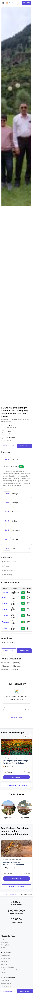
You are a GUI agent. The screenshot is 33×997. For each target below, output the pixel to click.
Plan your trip (5, 958)
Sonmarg (13, 419)
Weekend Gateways (7, 967)
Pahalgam (26, 419)
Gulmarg (19, 419)
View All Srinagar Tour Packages (16, 785)
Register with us (6, 983)
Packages (4, 961)
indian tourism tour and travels (16, 696)
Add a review (5, 956)
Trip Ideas (4, 964)
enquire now (24, 991)
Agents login (5, 980)
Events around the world (9, 970)
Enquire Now (16, 777)
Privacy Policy (5, 945)
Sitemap (3, 972)
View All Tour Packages (16, 886)
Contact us (4, 942)
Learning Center (6, 986)
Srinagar (6, 419)
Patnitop (4, 421)
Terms (3, 948)
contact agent (8, 991)
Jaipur (9, 421)
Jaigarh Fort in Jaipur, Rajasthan (8, 818)
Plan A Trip (27, 3)
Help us (3, 939)
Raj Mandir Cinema (24, 818)
